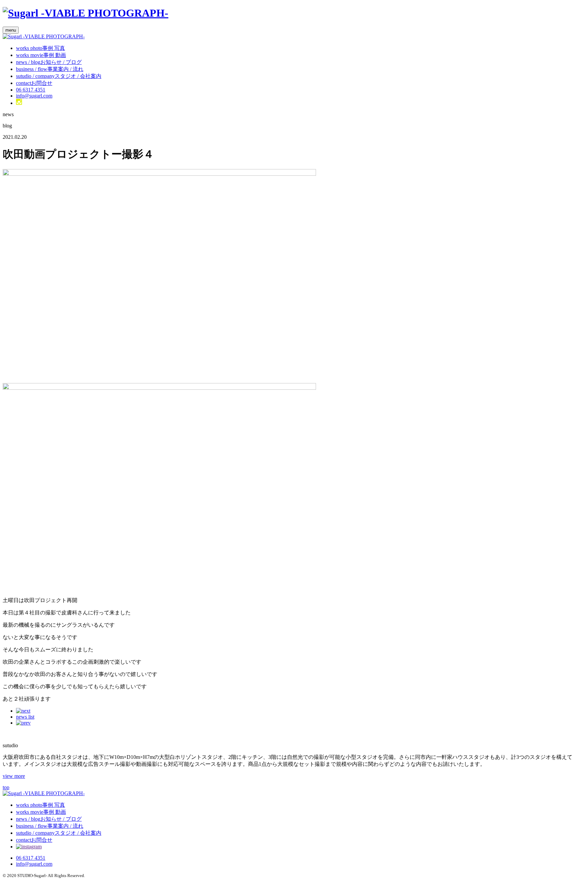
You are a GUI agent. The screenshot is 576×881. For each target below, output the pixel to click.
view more (14, 776)
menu (10, 30)
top (6, 787)
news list (25, 717)
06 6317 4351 (30, 90)
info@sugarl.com (34, 96)
